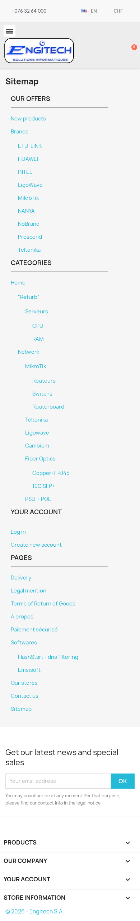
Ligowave (37, 432)
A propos (22, 616)
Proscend (30, 237)
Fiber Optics (40, 458)
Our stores (24, 683)
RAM (38, 339)
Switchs (42, 393)
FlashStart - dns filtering (48, 657)
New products (28, 118)
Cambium (37, 445)
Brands (19, 131)
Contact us (24, 696)
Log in (18, 532)
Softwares (24, 642)
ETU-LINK (30, 146)
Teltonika (29, 250)
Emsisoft (29, 670)
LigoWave (30, 185)
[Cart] (130, 44)
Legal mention (28, 590)
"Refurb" (28, 297)
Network (28, 352)
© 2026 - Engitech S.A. (34, 911)
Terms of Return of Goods (43, 603)
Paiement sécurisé (34, 629)
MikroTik (28, 198)
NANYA (26, 211)
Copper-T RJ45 (51, 473)
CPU (37, 326)
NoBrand (28, 224)
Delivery (21, 577)
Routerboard (48, 406)
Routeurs (44, 380)
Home (18, 282)
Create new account (36, 544)
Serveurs (36, 311)
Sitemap (21, 709)
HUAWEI (28, 159)
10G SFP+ (43, 486)
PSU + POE (38, 499)
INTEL (25, 172)
